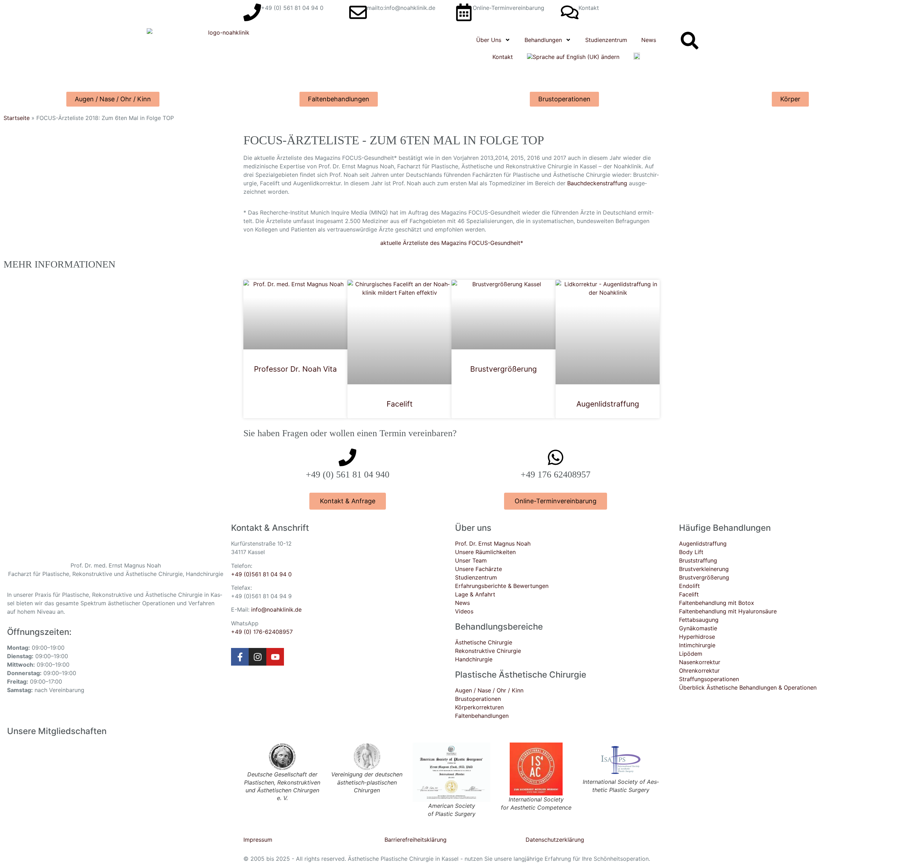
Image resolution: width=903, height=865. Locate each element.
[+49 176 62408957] (555, 457)
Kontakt (588, 7)
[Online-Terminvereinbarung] (464, 12)
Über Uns (488, 39)
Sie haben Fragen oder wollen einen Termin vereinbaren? (350, 433)
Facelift (400, 404)
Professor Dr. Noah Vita (295, 369)
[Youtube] (275, 657)
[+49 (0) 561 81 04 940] (347, 457)
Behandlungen (543, 39)
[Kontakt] (569, 12)
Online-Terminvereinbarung (508, 7)
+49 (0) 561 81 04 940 (347, 474)
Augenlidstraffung (607, 404)
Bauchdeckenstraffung (597, 183)
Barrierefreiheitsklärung (415, 839)
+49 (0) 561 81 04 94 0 (292, 7)
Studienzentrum (606, 39)
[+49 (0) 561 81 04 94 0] (252, 12)
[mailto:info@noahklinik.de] (358, 12)
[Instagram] (257, 657)
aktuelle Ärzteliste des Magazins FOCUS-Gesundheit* (451, 242)
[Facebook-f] (240, 657)
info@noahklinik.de (276, 609)
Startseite (17, 117)
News (648, 39)
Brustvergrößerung (503, 369)
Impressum (257, 839)
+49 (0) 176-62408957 (262, 631)
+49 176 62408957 (555, 474)
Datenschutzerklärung (555, 839)
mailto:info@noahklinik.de (401, 7)
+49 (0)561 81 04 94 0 (261, 574)
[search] (689, 40)
